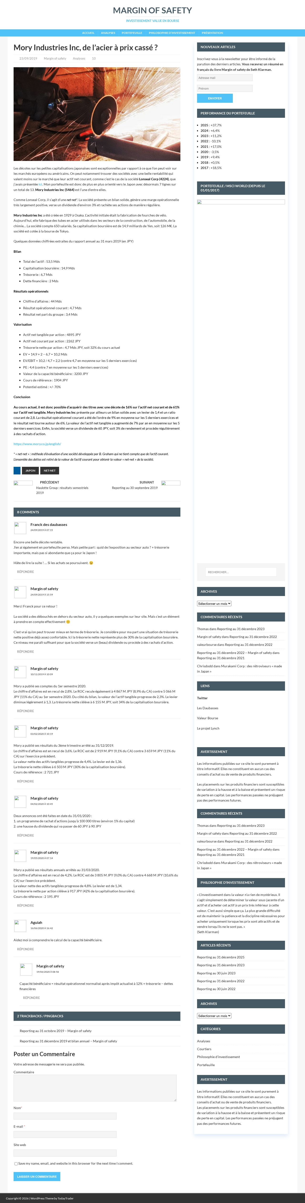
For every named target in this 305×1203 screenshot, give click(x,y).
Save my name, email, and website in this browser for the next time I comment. (75, 1163)
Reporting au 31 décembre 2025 (220, 957)
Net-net (50, 470)
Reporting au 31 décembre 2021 (220, 658)
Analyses (108, 33)
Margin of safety (55, 58)
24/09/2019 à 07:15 (41, 530)
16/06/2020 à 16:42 (41, 928)
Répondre (25, 572)
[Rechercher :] (240, 571)
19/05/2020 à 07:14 (41, 858)
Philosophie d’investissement (172, 33)
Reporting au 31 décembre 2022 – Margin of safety (234, 653)
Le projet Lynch (208, 728)
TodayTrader (66, 1198)
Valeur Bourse (207, 718)
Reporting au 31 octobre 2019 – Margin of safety (56, 1031)
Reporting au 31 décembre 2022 (253, 637)
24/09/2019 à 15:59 (41, 594)
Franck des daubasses (48, 524)
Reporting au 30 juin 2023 (216, 973)
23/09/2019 (28, 58)
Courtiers (204, 1049)
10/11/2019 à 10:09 (41, 674)
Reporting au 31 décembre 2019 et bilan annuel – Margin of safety (68, 1041)
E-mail (19, 1126)
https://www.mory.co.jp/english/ (37, 444)
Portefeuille (132, 33)
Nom (17, 1108)
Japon (30, 470)
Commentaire (24, 1072)
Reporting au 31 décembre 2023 (240, 629)
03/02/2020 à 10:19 (41, 733)
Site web (20, 1145)
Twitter (202, 698)
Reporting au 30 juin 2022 (216, 989)
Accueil (88, 33)
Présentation (212, 33)
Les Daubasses (207, 708)
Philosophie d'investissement (218, 1057)
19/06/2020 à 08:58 (47, 971)
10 (94, 58)
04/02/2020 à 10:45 (41, 803)
